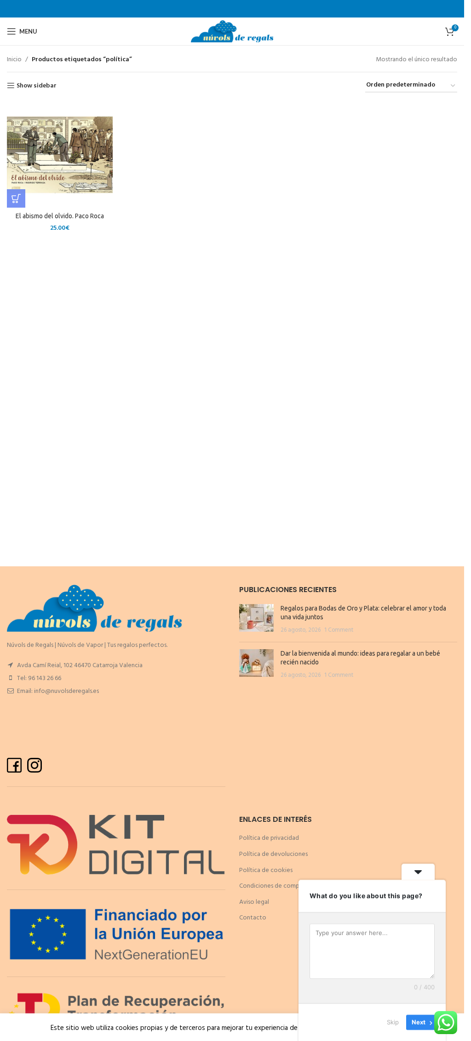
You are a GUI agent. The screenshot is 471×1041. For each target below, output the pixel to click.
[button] (16, 198)
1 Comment (338, 630)
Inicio (14, 60)
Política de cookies (266, 870)
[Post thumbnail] (256, 619)
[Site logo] (232, 31)
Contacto (252, 918)
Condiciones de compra (271, 886)
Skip (393, 1022)
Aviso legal (254, 902)
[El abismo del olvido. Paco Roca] (60, 155)
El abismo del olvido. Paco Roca (60, 216)
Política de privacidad (269, 838)
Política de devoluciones (273, 854)
